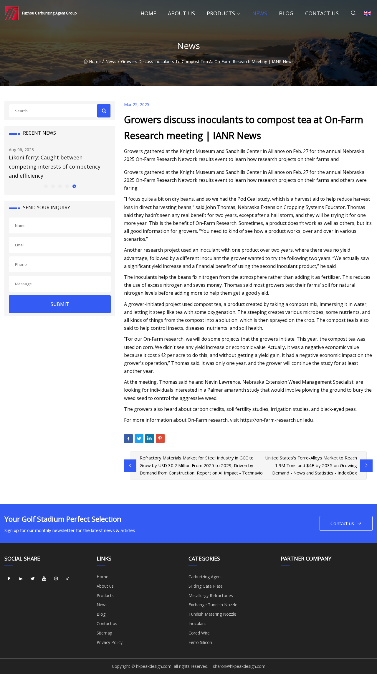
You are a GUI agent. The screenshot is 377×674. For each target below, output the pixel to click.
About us (181, 13)
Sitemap (104, 633)
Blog (286, 13)
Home (148, 13)
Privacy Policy (110, 642)
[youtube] (44, 578)
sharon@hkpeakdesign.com (239, 666)
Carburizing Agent (205, 576)
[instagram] (56, 578)
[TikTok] (67, 578)
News (259, 13)
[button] (45, 186)
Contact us (322, 13)
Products (221, 13)
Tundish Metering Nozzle (212, 614)
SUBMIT (60, 304)
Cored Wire (199, 633)
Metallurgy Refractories (210, 595)
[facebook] (8, 578)
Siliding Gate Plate (205, 586)
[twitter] (32, 578)
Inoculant (197, 623)
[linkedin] (20, 578)
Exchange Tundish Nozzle (212, 604)
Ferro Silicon (200, 642)
